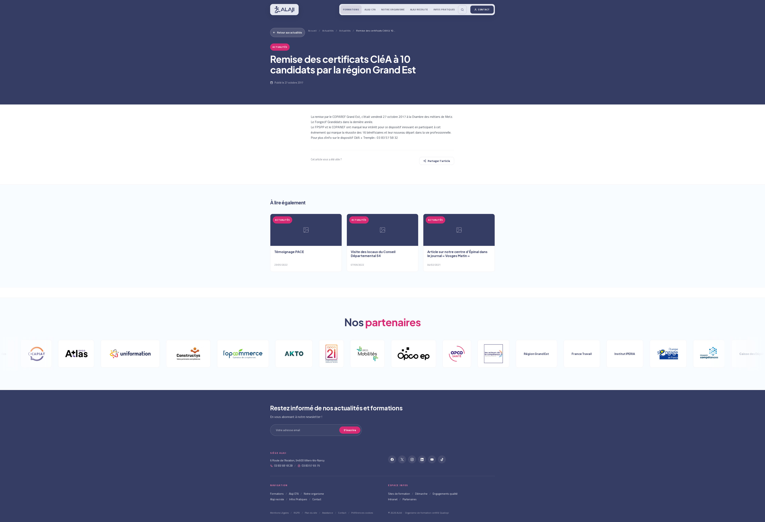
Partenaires (410, 499)
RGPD (297, 513)
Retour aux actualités (289, 32)
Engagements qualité (445, 493)
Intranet (392, 499)
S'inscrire (350, 430)
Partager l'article (439, 161)
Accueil (312, 31)
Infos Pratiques (444, 9)
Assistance (327, 513)
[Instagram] (412, 459)
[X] (402, 459)
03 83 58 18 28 (283, 465)
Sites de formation (399, 493)
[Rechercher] (462, 9)
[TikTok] (442, 459)
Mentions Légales (279, 513)
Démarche (421, 493)
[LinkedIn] (422, 459)
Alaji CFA (370, 9)
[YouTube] (432, 459)
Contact (484, 9)
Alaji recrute (419, 9)
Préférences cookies (362, 513)
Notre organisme (393, 9)
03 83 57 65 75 (311, 465)
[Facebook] (392, 459)
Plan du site (311, 513)
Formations (351, 9)
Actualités (328, 31)
